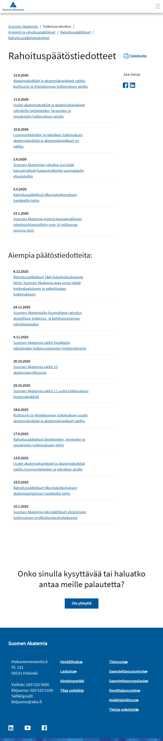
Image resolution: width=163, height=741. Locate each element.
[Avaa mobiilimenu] (158, 6)
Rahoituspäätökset (75, 32)
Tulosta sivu (138, 55)
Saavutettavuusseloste (127, 671)
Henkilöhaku (70, 661)
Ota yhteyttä (81, 603)
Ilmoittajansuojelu (124, 690)
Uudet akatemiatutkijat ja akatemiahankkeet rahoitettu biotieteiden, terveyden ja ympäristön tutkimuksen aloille (49, 110)
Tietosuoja (117, 661)
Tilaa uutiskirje (72, 690)
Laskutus (67, 671)
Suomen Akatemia (23, 26)
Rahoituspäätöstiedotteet (28, 37)
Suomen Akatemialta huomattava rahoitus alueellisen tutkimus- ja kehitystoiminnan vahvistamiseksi (47, 318)
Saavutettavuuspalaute (127, 680)
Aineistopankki (72, 680)
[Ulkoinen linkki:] (13, 727)
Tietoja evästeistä (123, 709)
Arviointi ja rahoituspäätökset (31, 32)
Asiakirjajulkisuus (123, 699)
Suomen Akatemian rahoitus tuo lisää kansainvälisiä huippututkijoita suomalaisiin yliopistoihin (48, 170)
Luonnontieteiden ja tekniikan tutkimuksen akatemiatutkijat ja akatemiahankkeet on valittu (48, 140)
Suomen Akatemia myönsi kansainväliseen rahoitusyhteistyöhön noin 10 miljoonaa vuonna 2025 (47, 224)
